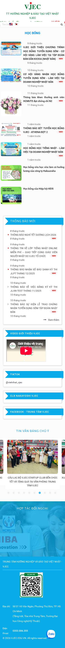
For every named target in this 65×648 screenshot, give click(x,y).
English (11, 24)
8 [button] (45, 493)
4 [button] (25, 493)
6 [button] (35, 493)
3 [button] (19, 493)
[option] (32, 463)
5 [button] (30, 493)
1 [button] (9, 493)
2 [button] (14, 493)
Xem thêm (53, 319)
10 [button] (56, 493)
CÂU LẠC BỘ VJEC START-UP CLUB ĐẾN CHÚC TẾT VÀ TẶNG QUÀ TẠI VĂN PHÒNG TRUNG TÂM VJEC (32, 481)
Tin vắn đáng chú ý (32, 431)
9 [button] (51, 493)
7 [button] (40, 493)
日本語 (16, 24)
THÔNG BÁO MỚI (23, 221)
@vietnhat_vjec (14, 382)
